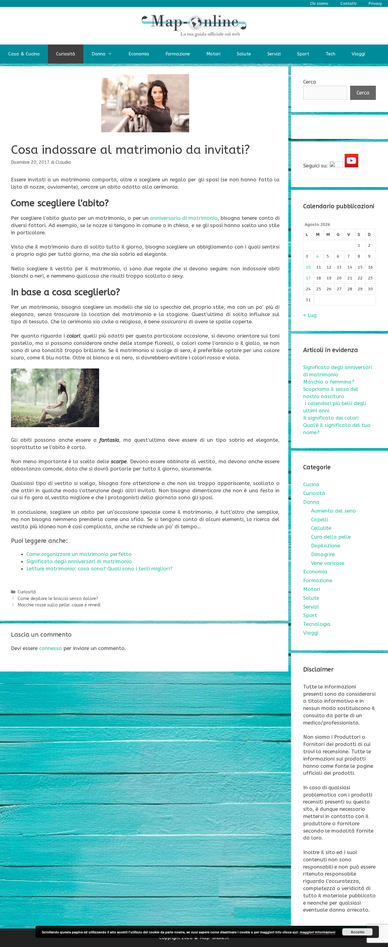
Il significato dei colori (331, 418)
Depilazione (325, 546)
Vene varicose (327, 563)
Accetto (357, 932)
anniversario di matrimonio (184, 218)
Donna (98, 54)
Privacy (375, 3)
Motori (213, 54)
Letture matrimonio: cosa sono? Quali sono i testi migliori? (99, 569)
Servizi (274, 54)
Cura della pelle (331, 537)
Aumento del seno (333, 511)
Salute (244, 54)
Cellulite (321, 528)
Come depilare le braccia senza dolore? (58, 598)
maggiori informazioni (317, 932)
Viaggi (358, 54)
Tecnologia (316, 624)
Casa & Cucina (24, 54)
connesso (50, 648)
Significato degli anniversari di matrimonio (79, 561)
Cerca (309, 82)
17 (308, 278)
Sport (303, 54)
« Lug (309, 315)
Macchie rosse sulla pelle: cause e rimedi (59, 605)
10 (308, 267)
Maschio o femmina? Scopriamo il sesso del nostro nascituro (330, 389)
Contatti (348, 3)
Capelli (319, 519)
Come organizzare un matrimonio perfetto (79, 554)
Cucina (311, 484)
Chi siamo (319, 3)
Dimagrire (323, 554)
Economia (139, 54)
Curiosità (65, 54)
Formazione (178, 54)
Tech (330, 54)
